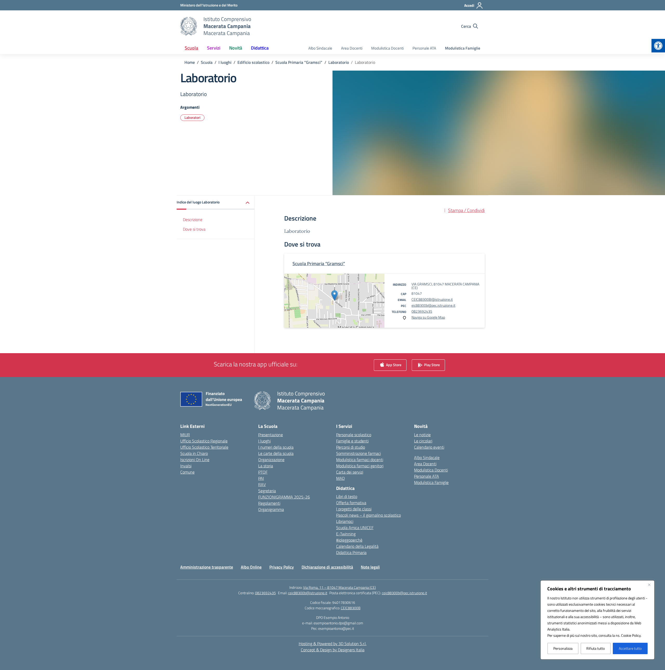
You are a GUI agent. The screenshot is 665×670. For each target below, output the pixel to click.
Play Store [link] (431, 364)
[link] (658, 45)
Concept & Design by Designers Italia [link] (332, 650)
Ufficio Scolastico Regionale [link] (204, 441)
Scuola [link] (191, 47)
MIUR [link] (185, 435)
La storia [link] (265, 466)
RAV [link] (262, 484)
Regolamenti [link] (269, 503)
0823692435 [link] (421, 311)
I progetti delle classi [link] (353, 509)
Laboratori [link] (192, 117)
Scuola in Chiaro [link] (194, 453)
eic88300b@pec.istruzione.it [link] (433, 305)
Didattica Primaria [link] (351, 552)
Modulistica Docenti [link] (387, 48)
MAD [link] (340, 478)
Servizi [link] (213, 47)
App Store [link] (393, 364)
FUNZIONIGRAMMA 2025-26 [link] (284, 497)
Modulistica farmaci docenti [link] (359, 459)
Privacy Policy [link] (281, 567)
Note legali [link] (370, 567)
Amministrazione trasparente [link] (206, 567)
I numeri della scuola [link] (276, 447)
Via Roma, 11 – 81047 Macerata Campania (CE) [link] (339, 587)
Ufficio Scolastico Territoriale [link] (204, 447)
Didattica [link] (260, 47)
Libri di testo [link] (346, 496)
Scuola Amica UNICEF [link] (355, 527)
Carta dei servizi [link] (349, 472)
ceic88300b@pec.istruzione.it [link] (404, 593)
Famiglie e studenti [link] (352, 441)
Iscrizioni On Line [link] (194, 459)
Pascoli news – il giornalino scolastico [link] (368, 515)
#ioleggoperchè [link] (349, 540)
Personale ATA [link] (424, 48)
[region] (597, 620)
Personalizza (563, 648)
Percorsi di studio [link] (350, 447)
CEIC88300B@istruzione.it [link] (432, 299)
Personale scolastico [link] (353, 435)
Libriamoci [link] (344, 521)
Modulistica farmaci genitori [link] (359, 466)
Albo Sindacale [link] (320, 48)
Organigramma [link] (271, 509)
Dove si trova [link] (194, 229)
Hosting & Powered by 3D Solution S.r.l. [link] (333, 643)
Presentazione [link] (270, 435)
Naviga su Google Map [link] (428, 317)
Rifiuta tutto (595, 648)
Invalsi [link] (185, 466)
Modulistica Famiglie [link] (462, 48)
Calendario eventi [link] (429, 447)
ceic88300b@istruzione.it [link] (307, 593)
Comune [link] (187, 472)
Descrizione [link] (192, 219)
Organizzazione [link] (271, 459)
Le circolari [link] (423, 441)
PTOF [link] (263, 472)
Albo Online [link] (251, 567)
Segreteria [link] (267, 491)
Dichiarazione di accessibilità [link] (327, 567)
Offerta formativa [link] (351, 503)
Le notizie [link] (422, 435)
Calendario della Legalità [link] (357, 546)
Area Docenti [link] (351, 48)
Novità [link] (235, 47)
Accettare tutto (630, 648)
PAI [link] (261, 478)
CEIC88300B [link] (351, 608)
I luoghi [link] (264, 441)
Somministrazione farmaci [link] (358, 453)
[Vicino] (649, 585)
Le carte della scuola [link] (276, 453)
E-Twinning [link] (346, 534)
